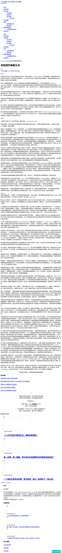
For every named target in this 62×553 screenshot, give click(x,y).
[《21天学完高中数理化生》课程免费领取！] (17, 429)
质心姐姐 (4, 71)
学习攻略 (9, 13)
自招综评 (6, 31)
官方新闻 (9, 16)
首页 (5, 7)
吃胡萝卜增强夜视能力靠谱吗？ (9, 384)
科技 (18, 71)
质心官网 (6, 9)
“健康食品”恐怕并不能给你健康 (9, 378)
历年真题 (6, 20)
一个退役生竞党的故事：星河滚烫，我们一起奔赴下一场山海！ (29, 479)
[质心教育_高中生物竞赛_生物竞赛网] (11, 1)
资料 (5, 22)
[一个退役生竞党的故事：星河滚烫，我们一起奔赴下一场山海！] (17, 473)
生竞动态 (6, 11)
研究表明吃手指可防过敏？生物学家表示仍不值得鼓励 (15, 381)
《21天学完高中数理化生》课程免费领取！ (21, 435)
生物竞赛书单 (10, 24)
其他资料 (9, 25)
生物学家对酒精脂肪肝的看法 (8, 390)
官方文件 (12, 18)
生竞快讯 (9, 14)
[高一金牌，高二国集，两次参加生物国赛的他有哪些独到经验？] (17, 451)
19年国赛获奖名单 (11, 29)
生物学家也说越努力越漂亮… (8, 387)
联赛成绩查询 (7, 27)
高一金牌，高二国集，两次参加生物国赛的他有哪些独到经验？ (29, 457)
